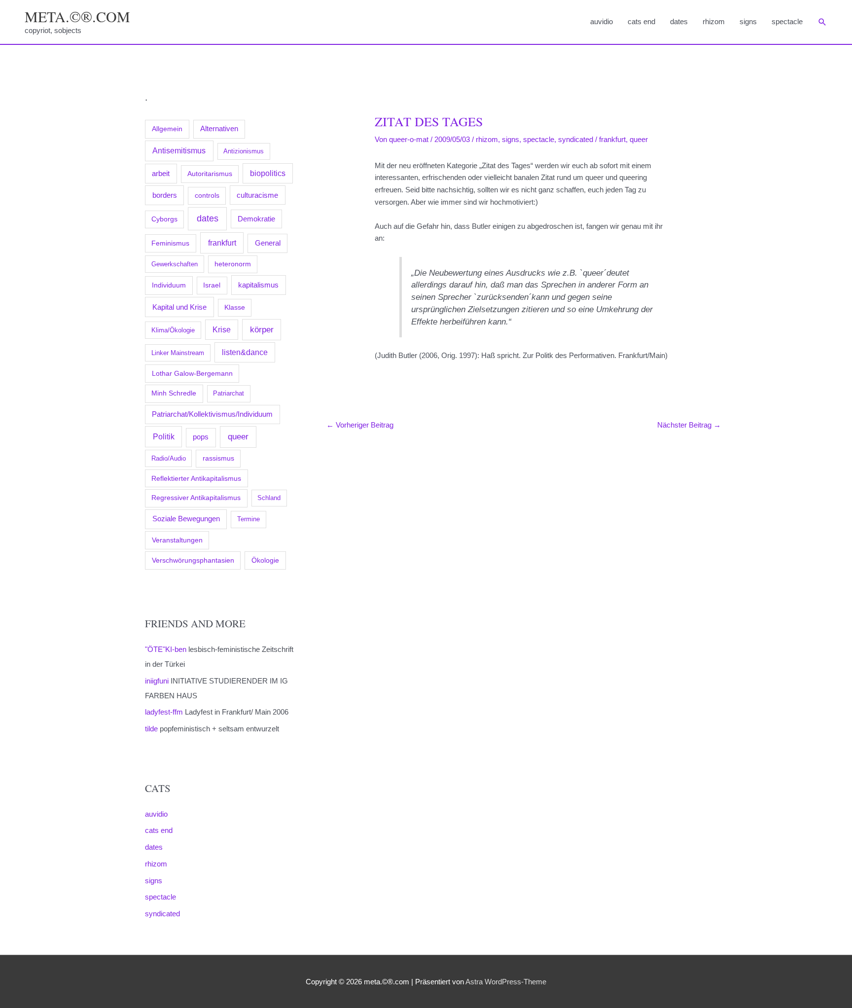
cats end (641, 21)
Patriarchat (228, 393)
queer (238, 436)
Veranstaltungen (177, 540)
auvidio (601, 21)
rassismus (218, 458)
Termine (248, 519)
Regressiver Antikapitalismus (196, 498)
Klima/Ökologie (173, 330)
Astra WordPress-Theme (505, 981)
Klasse (234, 307)
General (268, 243)
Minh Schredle (173, 393)
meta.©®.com (77, 16)
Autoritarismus (209, 174)
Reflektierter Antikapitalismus (196, 478)
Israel (211, 285)
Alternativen (219, 129)
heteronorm (232, 264)
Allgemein (167, 129)
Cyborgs (164, 219)
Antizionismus (243, 151)
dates (679, 21)
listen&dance (245, 352)
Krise (222, 329)
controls (207, 195)
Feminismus (170, 243)
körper (262, 329)
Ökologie (265, 560)
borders (164, 195)
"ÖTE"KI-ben (165, 649)
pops (201, 437)
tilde (151, 728)
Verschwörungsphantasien (193, 560)
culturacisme (257, 195)
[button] (822, 22)
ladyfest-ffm (164, 712)
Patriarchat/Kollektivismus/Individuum (212, 414)
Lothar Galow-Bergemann (192, 373)
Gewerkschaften (174, 264)
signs (748, 21)
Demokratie (256, 219)
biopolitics (267, 173)
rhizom (714, 21)
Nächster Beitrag (689, 425)
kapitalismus (258, 285)
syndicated (162, 913)
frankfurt (222, 242)
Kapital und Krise (179, 307)
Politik (164, 436)
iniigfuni (157, 681)
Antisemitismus (179, 150)
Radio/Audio (168, 458)
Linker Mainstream (177, 353)
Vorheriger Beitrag (359, 425)
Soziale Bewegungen (186, 518)
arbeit (161, 174)
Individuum (169, 285)
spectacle (787, 21)
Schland (269, 498)
